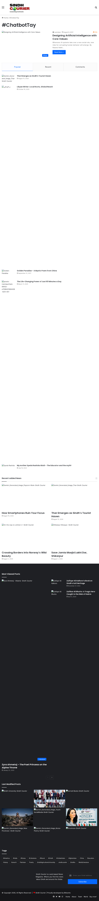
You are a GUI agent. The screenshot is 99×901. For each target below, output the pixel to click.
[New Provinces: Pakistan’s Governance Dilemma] (81, 836)
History (5, 862)
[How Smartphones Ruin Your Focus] (25, 497)
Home (5, 18)
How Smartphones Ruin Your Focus (23, 513)
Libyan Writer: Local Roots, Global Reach (35, 87)
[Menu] (3, 8)
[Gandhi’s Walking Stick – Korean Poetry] (49, 836)
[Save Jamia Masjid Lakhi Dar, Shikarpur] (74, 537)
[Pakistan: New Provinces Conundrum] (17, 836)
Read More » (59, 52)
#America (6, 858)
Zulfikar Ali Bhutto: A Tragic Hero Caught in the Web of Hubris (81, 592)
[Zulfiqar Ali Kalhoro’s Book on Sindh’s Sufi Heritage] (58, 584)
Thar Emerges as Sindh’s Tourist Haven (34, 76)
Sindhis (72, 862)
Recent (48, 67)
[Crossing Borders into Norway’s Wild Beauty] (25, 537)
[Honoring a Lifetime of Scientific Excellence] (17, 798)
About (74, 897)
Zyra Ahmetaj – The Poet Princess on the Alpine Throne (24, 766)
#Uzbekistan (60, 858)
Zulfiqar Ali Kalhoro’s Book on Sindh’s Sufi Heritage (79, 582)
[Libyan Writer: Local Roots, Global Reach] (8, 177)
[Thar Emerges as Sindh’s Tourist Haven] (8, 79)
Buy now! (93, 897)
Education (90, 858)
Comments (80, 67)
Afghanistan (72, 858)
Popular (17, 67)
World (86, 897)
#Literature (32, 858)
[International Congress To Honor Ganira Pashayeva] (81, 817)
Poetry (31, 862)
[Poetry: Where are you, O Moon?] (17, 817)
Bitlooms (67, 893)
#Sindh (50, 858)
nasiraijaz (57, 32)
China (82, 858)
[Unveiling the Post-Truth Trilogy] (81, 798)
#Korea (23, 858)
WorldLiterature (84, 862)
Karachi (14, 862)
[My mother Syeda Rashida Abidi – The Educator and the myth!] (8, 468)
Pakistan (23, 862)
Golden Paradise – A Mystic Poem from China (37, 270)
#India (15, 858)
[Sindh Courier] (19, 7)
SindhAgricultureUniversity (46, 862)
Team (80, 897)
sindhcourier (63, 862)
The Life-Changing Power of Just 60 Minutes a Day (39, 281)
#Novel (42, 858)
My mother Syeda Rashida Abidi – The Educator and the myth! (44, 465)
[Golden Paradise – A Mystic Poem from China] (8, 274)
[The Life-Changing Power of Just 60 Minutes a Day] (8, 371)
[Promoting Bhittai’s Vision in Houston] (49, 798)
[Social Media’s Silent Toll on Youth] (49, 817)
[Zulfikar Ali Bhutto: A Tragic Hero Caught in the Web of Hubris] (58, 681)
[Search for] (96, 8)
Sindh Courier (40, 893)
